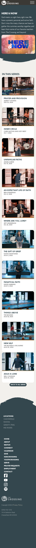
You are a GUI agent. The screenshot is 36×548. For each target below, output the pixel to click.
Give (6, 454)
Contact (8, 472)
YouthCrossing (11, 460)
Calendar (8, 451)
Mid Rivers (8, 428)
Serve (6, 463)
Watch (7, 445)
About (7, 442)
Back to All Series (18, 385)
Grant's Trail (9, 425)
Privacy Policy (17, 505)
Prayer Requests (12, 466)
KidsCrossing (10, 457)
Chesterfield (9, 419)
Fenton (7, 422)
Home (6, 439)
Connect (8, 448)
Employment (10, 469)
